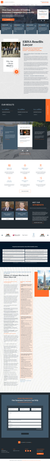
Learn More (3, 30)
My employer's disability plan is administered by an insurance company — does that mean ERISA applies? (34, 256)
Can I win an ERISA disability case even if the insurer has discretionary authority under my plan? (13, 258)
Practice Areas (19, 4)
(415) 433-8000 (45, 2)
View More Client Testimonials (25, 153)
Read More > (4, 114)
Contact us (19, 262)
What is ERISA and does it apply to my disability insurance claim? (13, 250)
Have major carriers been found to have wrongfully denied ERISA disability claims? (35, 261)
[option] (43, 15)
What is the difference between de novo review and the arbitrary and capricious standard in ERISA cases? (13, 256)
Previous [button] (41, 20)
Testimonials (23, 4)
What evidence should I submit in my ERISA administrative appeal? (13, 261)
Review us (40, 453)
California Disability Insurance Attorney (26, 460)
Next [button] (44, 20)
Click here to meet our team (38, 222)
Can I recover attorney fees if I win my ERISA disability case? (35, 253)
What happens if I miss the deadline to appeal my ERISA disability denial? (13, 253)
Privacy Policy (35, 460)
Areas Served (38, 460)
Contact (36, 4)
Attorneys (13, 4)
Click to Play (11, 67)
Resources (32, 4)
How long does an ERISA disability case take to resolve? (34, 258)
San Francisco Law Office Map (5, 452)
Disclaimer (32, 460)
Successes (28, 4)
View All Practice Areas (25, 191)
